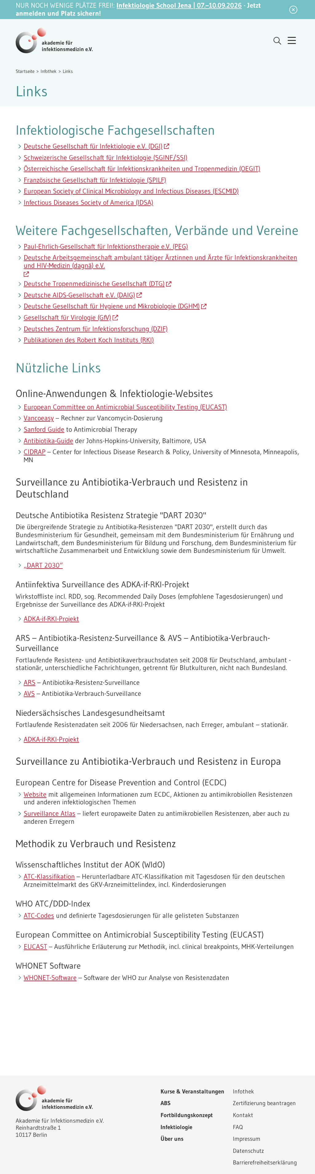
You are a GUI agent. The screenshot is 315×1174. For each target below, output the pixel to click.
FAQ (238, 1127)
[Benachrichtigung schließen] (293, 9)
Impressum (246, 1138)
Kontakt (243, 1115)
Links (68, 71)
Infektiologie (176, 1127)
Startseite (25, 71)
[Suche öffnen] (277, 40)
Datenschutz (248, 1150)
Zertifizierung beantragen (264, 1103)
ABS (165, 1103)
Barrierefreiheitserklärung (265, 1162)
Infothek (49, 71)
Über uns (172, 1138)
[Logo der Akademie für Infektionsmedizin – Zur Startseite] (54, 40)
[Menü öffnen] (292, 40)
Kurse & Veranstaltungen (192, 1091)
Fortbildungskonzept (187, 1115)
